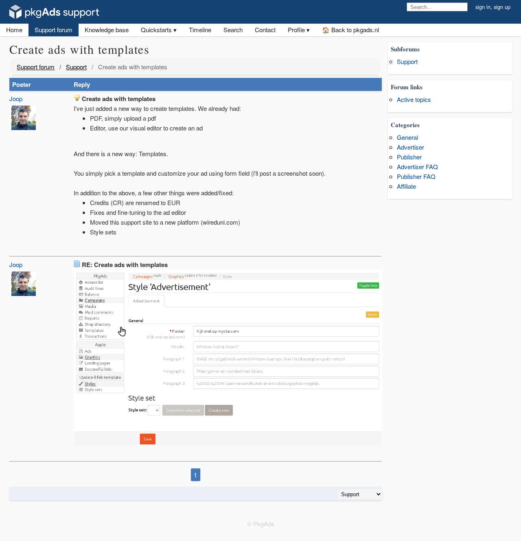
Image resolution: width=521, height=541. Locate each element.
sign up (502, 7)
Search (233, 29)
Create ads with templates (132, 66)
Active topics (414, 99)
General (407, 137)
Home (14, 29)
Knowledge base (107, 29)
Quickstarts (156, 29)
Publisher (409, 156)
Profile (296, 29)
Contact (265, 29)
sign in (482, 7)
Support (76, 66)
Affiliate (406, 186)
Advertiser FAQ (417, 166)
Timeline (200, 29)
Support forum (53, 29)
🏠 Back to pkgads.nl (350, 29)
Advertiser (410, 147)
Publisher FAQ (416, 176)
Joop (15, 98)
